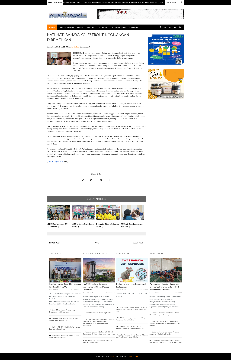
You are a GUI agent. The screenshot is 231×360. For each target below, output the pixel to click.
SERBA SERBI (133, 27)
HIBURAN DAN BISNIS (119, 27)
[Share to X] (83, 180)
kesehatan (75, 47)
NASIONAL (90, 27)
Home (96, 243)
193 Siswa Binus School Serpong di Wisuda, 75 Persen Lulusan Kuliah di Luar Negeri (165, 323)
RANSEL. (112, 357)
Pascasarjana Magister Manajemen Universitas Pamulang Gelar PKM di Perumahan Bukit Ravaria (164, 287)
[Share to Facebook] (110, 180)
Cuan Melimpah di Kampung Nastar (98, 313)
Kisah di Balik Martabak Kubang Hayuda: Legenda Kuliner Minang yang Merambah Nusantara (116, 2)
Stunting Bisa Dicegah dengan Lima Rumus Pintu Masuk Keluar (63, 319)
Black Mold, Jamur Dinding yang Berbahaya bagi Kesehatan (62, 311)
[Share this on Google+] (92, 180)
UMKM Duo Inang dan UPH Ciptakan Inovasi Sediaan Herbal (64, 336)
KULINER (80, 27)
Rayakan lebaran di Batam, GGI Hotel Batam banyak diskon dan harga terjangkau (99, 333)
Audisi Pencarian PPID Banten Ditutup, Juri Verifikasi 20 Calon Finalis (132, 336)
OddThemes (133, 357)
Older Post (138, 243)
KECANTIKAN (103, 27)
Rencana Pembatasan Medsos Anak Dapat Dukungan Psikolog (164, 314)
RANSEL (52, 12)
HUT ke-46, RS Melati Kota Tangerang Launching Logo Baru (64, 328)
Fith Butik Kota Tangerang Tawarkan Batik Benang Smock (97, 341)
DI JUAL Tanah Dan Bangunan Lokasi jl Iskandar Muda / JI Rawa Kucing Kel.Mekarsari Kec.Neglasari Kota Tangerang (98, 322)
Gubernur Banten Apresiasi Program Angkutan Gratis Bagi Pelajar (164, 333)
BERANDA (52, 27)
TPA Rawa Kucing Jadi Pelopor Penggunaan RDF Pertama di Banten (130, 327)
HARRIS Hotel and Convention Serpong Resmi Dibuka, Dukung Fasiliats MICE (96, 287)
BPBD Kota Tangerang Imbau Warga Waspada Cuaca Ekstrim (131, 319)
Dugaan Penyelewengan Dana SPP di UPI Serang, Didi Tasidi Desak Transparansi (166, 341)
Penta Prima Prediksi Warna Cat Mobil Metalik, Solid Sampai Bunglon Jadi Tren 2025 (131, 309)
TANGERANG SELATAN (66, 27)
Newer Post (54, 243)
